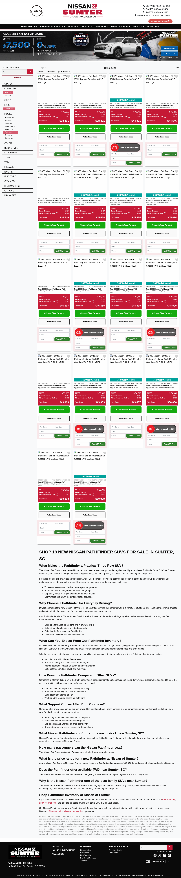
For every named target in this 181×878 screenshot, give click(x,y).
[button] (29, 26)
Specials (83, 860)
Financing (58, 854)
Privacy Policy (53, 876)
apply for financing (47, 803)
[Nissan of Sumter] (83, 11)
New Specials (85, 855)
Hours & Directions (63, 850)
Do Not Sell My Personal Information (92, 876)
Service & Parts (118, 846)
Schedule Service (115, 850)
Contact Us (169, 53)
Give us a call (54, 811)
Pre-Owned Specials (88, 858)
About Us (57, 846)
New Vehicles (85, 850)
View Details (169, 48)
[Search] (30, 71)
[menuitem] (18, 92)
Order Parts (113, 853)
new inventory (168, 800)
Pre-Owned (84, 853)
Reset (16, 78)
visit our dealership (73, 811)
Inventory (86, 846)
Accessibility (36, 876)
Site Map (67, 876)
